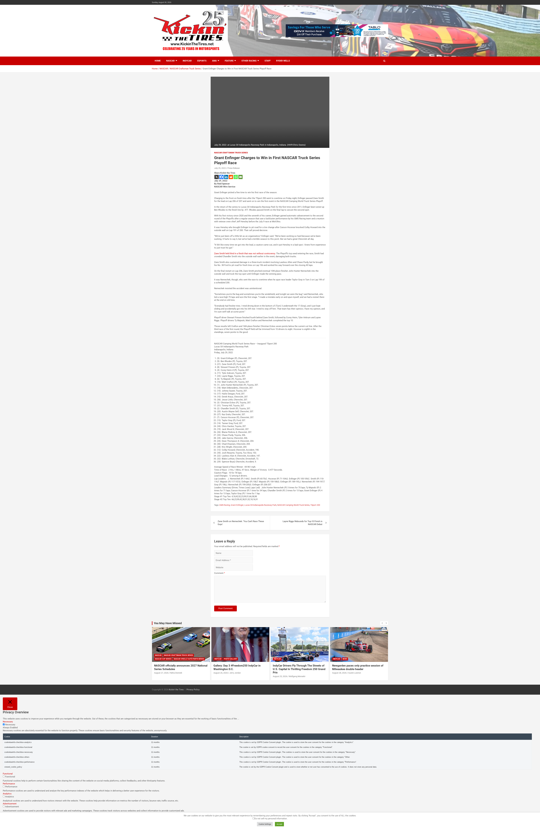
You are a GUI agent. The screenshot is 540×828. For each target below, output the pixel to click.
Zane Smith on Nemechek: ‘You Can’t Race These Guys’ (241, 523)
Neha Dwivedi (354, 673)
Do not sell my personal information (270, 818)
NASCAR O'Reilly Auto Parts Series (367, 659)
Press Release (234, 168)
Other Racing (248, 61)
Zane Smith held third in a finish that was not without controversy (244, 253)
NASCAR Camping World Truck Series (293, 505)
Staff (268, 61)
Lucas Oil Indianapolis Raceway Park (260, 505)
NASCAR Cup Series (341, 659)
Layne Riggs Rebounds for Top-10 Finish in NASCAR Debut (302, 523)
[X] (216, 177)
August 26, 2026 (161, 673)
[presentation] (382, 623)
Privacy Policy (193, 689)
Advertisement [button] (9, 803)
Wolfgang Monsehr (238, 676)
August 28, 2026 (280, 673)
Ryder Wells (283, 61)
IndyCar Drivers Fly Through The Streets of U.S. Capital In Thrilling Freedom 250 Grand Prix (239, 669)
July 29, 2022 (220, 168)
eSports (201, 61)
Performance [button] (9, 783)
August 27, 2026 (339, 673)
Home (158, 61)
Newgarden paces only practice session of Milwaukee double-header (298, 667)
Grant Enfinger (237, 505)
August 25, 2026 (220, 676)
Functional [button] (8, 773)
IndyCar (187, 61)
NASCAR (170, 61)
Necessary (10, 724)
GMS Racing (224, 505)
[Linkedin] (226, 177)
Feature (229, 61)
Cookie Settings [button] (265, 824)
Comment (219, 573)
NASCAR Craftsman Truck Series (231, 153)
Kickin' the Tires (176, 689)
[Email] (240, 177)
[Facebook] (221, 177)
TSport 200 (315, 505)
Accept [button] (279, 824)
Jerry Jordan (175, 673)
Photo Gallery (171, 659)
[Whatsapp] (236, 177)
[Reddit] (231, 177)
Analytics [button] (7, 793)
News (285, 659)
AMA (214, 61)
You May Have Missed (168, 623)
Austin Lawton (295, 673)
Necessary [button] (8, 721)
